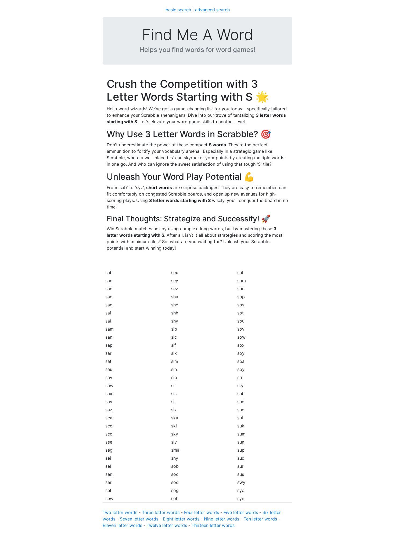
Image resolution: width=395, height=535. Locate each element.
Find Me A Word (197, 35)
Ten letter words (260, 519)
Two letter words (120, 512)
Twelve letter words (167, 525)
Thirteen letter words (213, 525)
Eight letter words (181, 519)
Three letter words (160, 512)
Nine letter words (221, 519)
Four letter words (201, 512)
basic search (178, 9)
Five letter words (241, 512)
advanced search (212, 9)
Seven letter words (139, 519)
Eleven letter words (122, 525)
